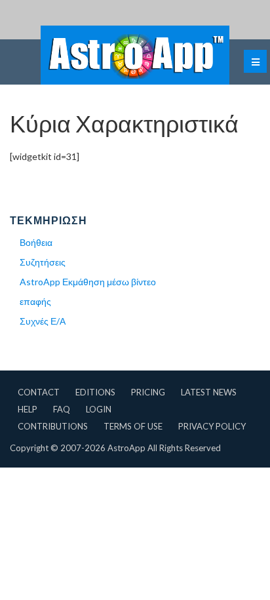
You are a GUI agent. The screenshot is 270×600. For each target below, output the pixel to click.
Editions (95, 392)
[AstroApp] (135, 55)
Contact (39, 392)
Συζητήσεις (43, 262)
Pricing (148, 392)
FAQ (61, 409)
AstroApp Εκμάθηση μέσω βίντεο (88, 281)
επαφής (35, 301)
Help (27, 409)
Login (98, 409)
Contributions (53, 426)
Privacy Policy (212, 426)
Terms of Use (133, 426)
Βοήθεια (36, 242)
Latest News (209, 392)
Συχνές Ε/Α (43, 321)
